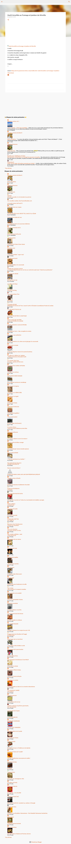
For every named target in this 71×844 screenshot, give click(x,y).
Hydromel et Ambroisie (13, 406)
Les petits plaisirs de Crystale (14, 731)
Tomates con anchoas (13, 372)
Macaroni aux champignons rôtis (15, 778)
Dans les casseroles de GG (14, 227)
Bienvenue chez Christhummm (14, 524)
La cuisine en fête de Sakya (14, 670)
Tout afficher (8, 168)
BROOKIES (10, 300)
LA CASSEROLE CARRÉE (13, 690)
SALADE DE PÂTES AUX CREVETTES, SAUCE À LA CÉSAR (21, 213)
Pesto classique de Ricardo (14, 234)
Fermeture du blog (12, 290)
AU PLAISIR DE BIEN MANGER (14, 376)
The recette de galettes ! (13, 413)
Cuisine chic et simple (12, 345)
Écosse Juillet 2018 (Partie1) (14, 423)
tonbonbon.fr (10, 162)
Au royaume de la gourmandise (15, 649)
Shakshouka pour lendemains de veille (16, 584)
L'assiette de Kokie (12, 762)
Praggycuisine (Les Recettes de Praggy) (17, 634)
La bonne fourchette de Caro (14, 217)
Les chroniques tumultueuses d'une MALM (18, 659)
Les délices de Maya (12, 284)
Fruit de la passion (12, 695)
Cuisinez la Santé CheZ (13, 796)
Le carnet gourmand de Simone (15, 613)
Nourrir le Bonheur (12, 827)
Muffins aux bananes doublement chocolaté (18, 484)
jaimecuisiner (10, 817)
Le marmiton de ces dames (14, 539)
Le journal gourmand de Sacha (15, 493)
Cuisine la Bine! (11, 772)
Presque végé (10, 577)
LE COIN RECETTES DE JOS (14, 309)
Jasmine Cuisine (11, 237)
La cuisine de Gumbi (12, 508)
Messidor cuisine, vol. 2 (13, 121)
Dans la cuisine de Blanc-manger (15, 442)
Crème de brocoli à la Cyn (13, 702)
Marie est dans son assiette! (14, 593)
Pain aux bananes (11, 707)
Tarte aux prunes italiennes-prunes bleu (17, 428)
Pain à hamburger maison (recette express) (18, 448)
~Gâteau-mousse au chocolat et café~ (17, 356)
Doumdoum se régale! (12, 396)
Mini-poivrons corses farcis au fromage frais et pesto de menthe (23, 157)
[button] (8, 20)
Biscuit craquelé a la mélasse (14, 620)
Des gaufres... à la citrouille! (14, 792)
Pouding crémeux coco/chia (14, 609)
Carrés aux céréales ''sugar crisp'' (15, 254)
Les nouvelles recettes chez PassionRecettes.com (19, 200)
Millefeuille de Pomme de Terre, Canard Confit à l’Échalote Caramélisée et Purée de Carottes (30, 305)
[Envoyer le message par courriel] (8, 75)
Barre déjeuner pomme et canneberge (16, 382)
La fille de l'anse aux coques (14, 207)
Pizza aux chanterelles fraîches (15, 599)
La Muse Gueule (11, 741)
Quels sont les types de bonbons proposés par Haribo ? (21, 163)
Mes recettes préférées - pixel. (14, 534)
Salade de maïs (11, 150)
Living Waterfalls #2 (12, 717)
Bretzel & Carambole (12, 603)
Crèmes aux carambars (13, 525)
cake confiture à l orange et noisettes (16, 589)
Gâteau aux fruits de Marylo (14, 676)
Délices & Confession (12, 432)
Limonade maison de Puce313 (14, 203)
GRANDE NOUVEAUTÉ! (13, 464)
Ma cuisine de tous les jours (14, 463)
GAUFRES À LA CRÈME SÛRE (14, 392)
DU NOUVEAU (10, 635)
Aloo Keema (10, 691)
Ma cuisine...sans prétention (14, 335)
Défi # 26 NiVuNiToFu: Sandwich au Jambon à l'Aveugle (21, 803)
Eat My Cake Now (11, 806)
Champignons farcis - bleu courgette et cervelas (19, 331)
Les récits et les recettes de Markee (16, 365)
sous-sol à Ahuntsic (12, 529)
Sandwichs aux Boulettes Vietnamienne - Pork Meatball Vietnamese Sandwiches (27, 813)
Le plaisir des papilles (12, 557)
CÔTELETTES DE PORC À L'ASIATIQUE (17, 316)
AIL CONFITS (10, 520)
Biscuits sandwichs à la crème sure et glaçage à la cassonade (22, 341)
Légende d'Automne (12, 144)
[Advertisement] (35, 32)
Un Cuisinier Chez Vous (13, 360)
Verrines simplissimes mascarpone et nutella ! (18, 758)
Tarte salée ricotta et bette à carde (16, 645)
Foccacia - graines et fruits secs (15, 361)
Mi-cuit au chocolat (12, 515)
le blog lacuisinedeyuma (13, 488)
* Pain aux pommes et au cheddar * (16, 459)
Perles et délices (11, 503)
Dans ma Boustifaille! (12, 452)
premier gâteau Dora (12, 655)
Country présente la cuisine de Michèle (17, 324)
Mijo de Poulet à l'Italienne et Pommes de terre (19, 833)
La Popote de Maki (12, 304)
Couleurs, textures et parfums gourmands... (18, 705)
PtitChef (9, 195)
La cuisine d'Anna (11, 427)
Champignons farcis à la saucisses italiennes (18, 223)
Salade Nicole (10, 505)
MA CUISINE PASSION (12, 623)
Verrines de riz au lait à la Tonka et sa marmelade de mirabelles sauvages (25, 500)
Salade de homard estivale (14, 823)
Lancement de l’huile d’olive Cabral (16, 244)
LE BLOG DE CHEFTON (13, 519)
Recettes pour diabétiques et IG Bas (16, 156)
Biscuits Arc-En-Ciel (12, 280)
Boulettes (9, 768)
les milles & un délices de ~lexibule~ (16, 355)
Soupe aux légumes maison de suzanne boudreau (19, 351)
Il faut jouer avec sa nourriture (15, 639)
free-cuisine (10, 588)
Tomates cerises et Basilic (13, 478)
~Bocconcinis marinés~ (13, 563)
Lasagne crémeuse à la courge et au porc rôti (18, 630)
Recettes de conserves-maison (15, 268)
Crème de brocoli (11, 535)
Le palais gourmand (12, 258)
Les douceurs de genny (13, 386)
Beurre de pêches (11, 139)
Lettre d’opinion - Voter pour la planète (17, 127)
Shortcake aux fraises (12, 737)
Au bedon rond (11, 248)
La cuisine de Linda (12, 548)
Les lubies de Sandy (12, 782)
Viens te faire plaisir (12, 416)
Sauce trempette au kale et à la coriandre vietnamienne (21, 686)
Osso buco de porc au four (14, 530)
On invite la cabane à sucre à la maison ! (17, 438)
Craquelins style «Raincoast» (14, 574)
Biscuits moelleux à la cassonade (15, 264)
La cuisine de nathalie (12, 273)
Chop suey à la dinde (12, 666)
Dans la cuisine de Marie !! (13, 468)
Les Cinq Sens (10, 567)
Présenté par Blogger (36, 842)
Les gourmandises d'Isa (13, 294)
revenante (9, 489)
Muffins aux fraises (12, 402)
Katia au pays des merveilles (14, 319)
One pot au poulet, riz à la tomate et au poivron (19, 197)
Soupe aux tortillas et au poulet (15, 321)
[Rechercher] (69, 1)
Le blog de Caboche (12, 786)
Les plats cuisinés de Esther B (14, 132)
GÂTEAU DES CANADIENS (13, 727)
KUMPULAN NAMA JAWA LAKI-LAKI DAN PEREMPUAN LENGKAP (23, 474)
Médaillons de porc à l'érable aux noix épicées (18, 748)
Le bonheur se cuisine (12, 680)
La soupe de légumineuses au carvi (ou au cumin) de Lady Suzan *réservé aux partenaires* (29, 269)
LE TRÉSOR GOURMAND (13, 721)
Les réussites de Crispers (13, 710)
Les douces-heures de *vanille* (15, 751)
